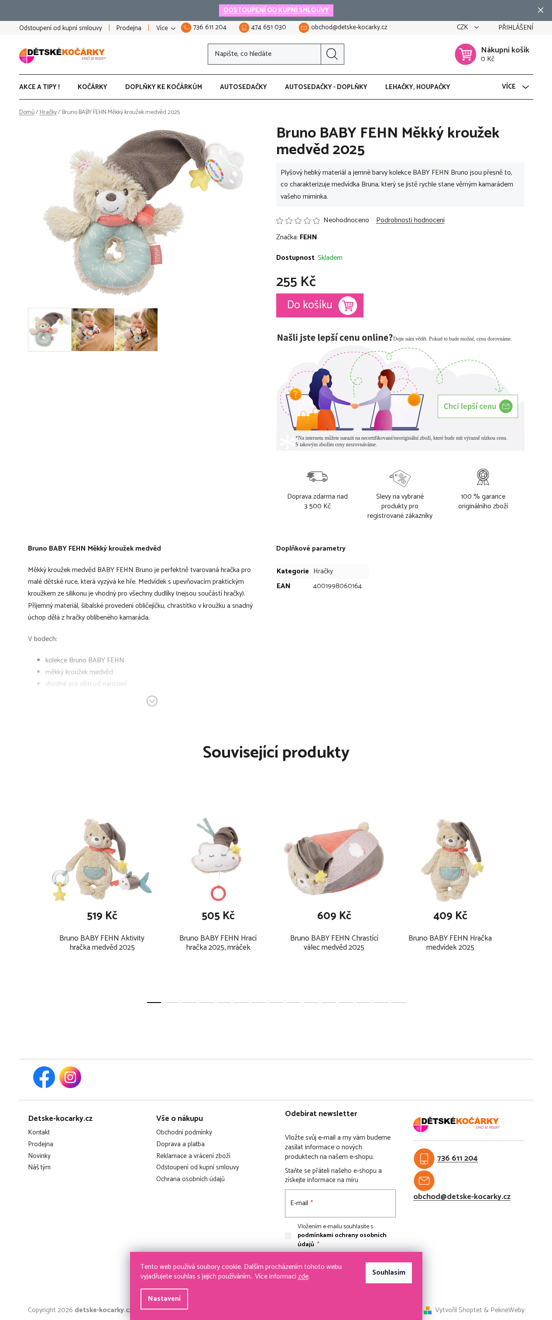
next (518, 907)
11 (346, 1002)
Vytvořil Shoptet (458, 1310)
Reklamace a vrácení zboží (193, 1156)
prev (35, 907)
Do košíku (310, 305)
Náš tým (39, 1167)
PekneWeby (507, 1310)
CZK (463, 28)
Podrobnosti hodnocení (410, 220)
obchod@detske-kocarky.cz (462, 1197)
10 (329, 1002)
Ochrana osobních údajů (190, 1179)
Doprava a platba (180, 1144)
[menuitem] (44, 87)
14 (398, 1002)
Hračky (323, 571)
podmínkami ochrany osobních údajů (342, 1239)
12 (363, 1002)
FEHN (308, 237)
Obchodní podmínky (184, 1132)
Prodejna (128, 28)
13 (381, 1002)
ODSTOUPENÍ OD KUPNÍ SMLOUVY (276, 10)
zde (303, 1276)
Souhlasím (388, 1273)
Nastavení (164, 1299)
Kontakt (39, 1132)
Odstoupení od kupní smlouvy (60, 28)
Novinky (39, 1156)
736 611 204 (457, 1158)
